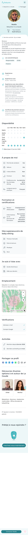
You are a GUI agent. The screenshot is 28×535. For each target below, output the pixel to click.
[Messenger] (12, 363)
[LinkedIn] (9, 363)
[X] (6, 363)
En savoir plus (16, 92)
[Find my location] (23, 299)
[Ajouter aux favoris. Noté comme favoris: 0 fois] (25, 531)
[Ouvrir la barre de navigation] (24, 2)
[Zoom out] (23, 295)
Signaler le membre (9, 412)
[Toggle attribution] (24, 311)
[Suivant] (25, 387)
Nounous (13, 399)
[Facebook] (3, 363)
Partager (23, 7)
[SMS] (18, 363)
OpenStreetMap (19, 310)
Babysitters (5, 399)
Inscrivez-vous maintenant (14, 445)
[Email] (22, 363)
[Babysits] (6, 2)
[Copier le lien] (25, 363)
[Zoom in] (23, 292)
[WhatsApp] (15, 363)
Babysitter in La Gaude (14, 27)
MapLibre (12, 310)
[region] (14, 301)
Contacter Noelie (11, 531)
